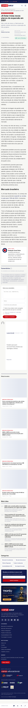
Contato (3, 645)
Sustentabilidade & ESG (7, 566)
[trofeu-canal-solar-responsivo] (14, 594)
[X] (21, 705)
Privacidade (4, 647)
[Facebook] (2, 620)
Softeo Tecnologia (12, 696)
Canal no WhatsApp (21, 38)
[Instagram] (5, 620)
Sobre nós (3, 643)
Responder (9, 359)
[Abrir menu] (25, 5)
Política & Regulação (6, 563)
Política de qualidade (6, 649)
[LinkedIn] (17, 705)
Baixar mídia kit (5, 662)
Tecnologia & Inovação (20, 566)
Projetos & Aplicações (18, 563)
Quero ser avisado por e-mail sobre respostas (13, 313)
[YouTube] (11, 620)
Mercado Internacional (10, 9)
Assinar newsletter (14, 580)
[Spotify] (18, 620)
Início (2, 9)
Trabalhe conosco (5, 651)
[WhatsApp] (14, 705)
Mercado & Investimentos (7, 560)
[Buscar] (22, 5)
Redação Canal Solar (5, 32)
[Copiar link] (25, 705)
